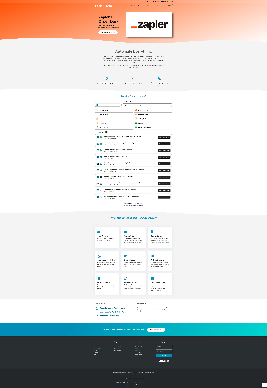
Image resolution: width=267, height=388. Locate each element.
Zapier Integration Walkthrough (112, 308)
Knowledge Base (118, 346)
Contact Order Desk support (143, 312)
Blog (158, 5)
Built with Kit (164, 361)
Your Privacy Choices (134, 385)
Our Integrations (98, 352)
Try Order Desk (97, 348)
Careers (136, 348)
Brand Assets (138, 352)
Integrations (141, 5)
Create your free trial (156, 329)
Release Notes (117, 350)
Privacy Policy (147, 383)
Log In (95, 346)
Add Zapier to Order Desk (108, 32)
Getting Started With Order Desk (113, 312)
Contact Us (137, 350)
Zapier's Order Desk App (109, 316)
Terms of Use (138, 383)
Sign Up (170, 5)
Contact (163, 5)
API (153, 5)
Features (133, 5)
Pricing (148, 5)
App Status (117, 348)
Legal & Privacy (138, 354)
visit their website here (157, 316)
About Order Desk (139, 346)
